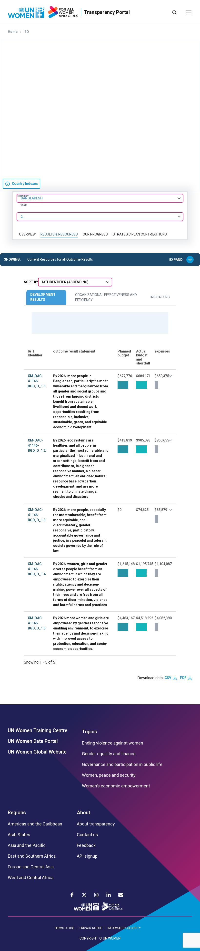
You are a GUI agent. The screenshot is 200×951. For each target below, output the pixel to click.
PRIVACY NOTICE (91, 928)
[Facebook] (72, 894)
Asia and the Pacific (27, 845)
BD (26, 32)
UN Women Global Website (37, 752)
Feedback (86, 845)
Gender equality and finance (109, 753)
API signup (87, 856)
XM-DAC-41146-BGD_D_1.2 (37, 445)
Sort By (31, 282)
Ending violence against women (112, 743)
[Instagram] (96, 894)
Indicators (160, 297)
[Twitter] (84, 894)
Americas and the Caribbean (35, 824)
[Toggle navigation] (188, 12)
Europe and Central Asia (31, 867)
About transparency (96, 824)
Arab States (19, 834)
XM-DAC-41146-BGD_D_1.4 (37, 569)
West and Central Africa (30, 877)
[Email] (120, 894)
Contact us (87, 834)
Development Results (43, 297)
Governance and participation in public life (122, 764)
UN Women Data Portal (33, 741)
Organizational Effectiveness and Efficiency (106, 297)
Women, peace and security (109, 775)
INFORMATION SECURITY (124, 928)
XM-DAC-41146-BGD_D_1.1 (37, 381)
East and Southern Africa (32, 856)
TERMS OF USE (64, 928)
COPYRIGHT (89, 938)
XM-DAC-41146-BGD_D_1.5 (37, 623)
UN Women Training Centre (37, 730)
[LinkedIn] (108, 894)
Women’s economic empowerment (116, 786)
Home (13, 32)
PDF (183, 678)
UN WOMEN (111, 938)
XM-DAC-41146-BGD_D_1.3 (37, 515)
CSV (168, 678)
